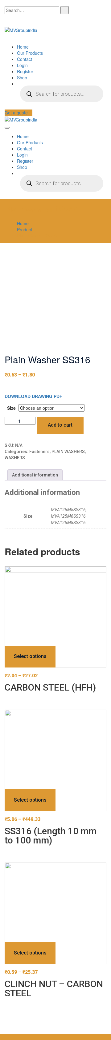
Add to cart (60, 425)
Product (24, 229)
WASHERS (15, 457)
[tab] (35, 474)
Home (23, 47)
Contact (24, 59)
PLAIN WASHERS (68, 451)
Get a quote (17, 113)
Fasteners (39, 451)
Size (11, 408)
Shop (22, 77)
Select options (30, 656)
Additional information (35, 474)
